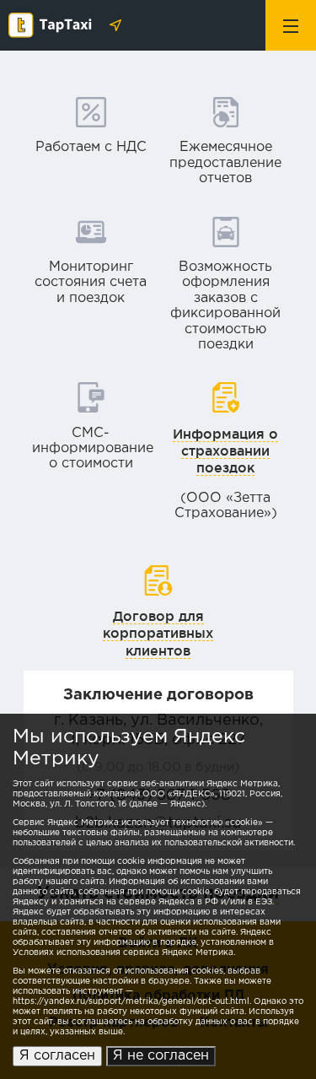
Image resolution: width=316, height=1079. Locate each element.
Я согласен (57, 1055)
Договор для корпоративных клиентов (158, 633)
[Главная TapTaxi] (55, 26)
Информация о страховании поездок (225, 451)
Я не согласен (161, 1055)
